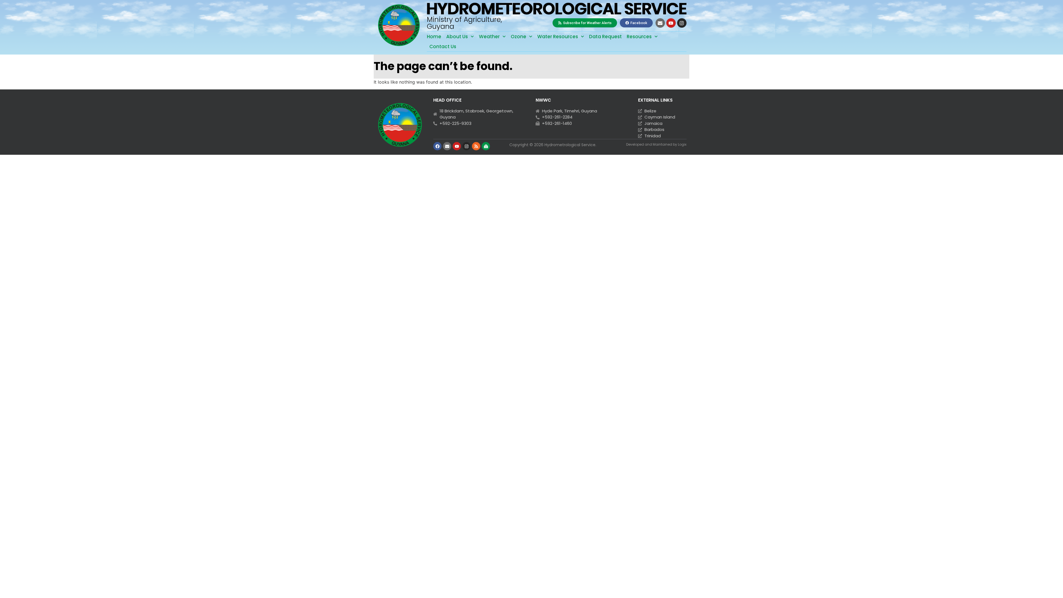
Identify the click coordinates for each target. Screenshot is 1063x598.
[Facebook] (437, 146)
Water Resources (557, 36)
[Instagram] (682, 23)
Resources (639, 36)
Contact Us (442, 46)
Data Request (605, 36)
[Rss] (476, 146)
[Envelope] (660, 23)
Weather (489, 36)
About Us (457, 36)
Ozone (518, 36)
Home (434, 36)
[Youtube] (671, 23)
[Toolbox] (486, 146)
